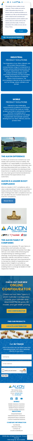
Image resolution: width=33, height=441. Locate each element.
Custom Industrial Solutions (16, 419)
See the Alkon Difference (12, 37)
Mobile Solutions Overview (16, 404)
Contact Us (16, 429)
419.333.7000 (18, 393)
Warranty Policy (16, 427)
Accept (21, 31)
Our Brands (16, 425)
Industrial (16, 411)
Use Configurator (16, 311)
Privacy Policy (26, 436)
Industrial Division (16, 414)
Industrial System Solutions (16, 415)
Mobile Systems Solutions (17, 406)
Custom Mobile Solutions (16, 410)
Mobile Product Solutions (16, 408)
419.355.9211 (17, 395)
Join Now (5, 375)
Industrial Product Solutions (16, 417)
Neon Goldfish (21, 439)
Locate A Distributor (16, 430)
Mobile (16, 401)
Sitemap (16, 438)
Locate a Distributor (17, 326)
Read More (8, 201)
